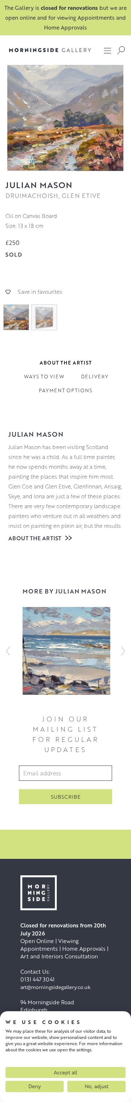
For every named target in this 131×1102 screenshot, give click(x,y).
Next (123, 650)
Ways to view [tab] (44, 376)
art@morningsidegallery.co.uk (55, 987)
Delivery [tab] (94, 376)
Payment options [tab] (65, 390)
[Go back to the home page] (44, 50)
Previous (8, 650)
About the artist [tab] (66, 362)
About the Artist (35, 538)
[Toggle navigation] (107, 50)
